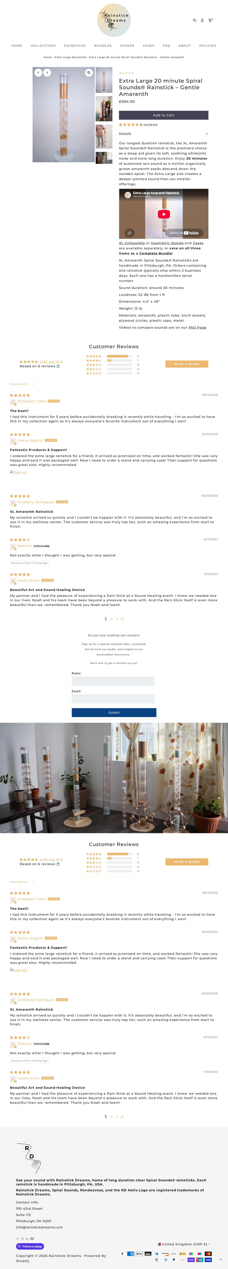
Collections (43, 45)
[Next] (47, 73)
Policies (207, 45)
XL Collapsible (132, 243)
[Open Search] (194, 20)
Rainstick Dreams (65, 1256)
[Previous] (38, 73)
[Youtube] (32, 1239)
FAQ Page (198, 327)
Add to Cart (163, 115)
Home (17, 45)
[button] (129, 125)
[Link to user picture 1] (18, 478)
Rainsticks (75, 45)
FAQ (166, 45)
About (184, 45)
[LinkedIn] (27, 1239)
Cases (149, 45)
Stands (127, 45)
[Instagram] (22, 1239)
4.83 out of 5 (51, 362)
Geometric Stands (167, 243)
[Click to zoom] (89, 73)
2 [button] (112, 619)
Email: (77, 691)
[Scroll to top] (220, 1259)
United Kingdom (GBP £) (185, 1244)
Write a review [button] (187, 364)
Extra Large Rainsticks (70, 57)
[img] (20, 395)
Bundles (103, 45)
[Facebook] (17, 1239)
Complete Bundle (155, 253)
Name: (77, 673)
